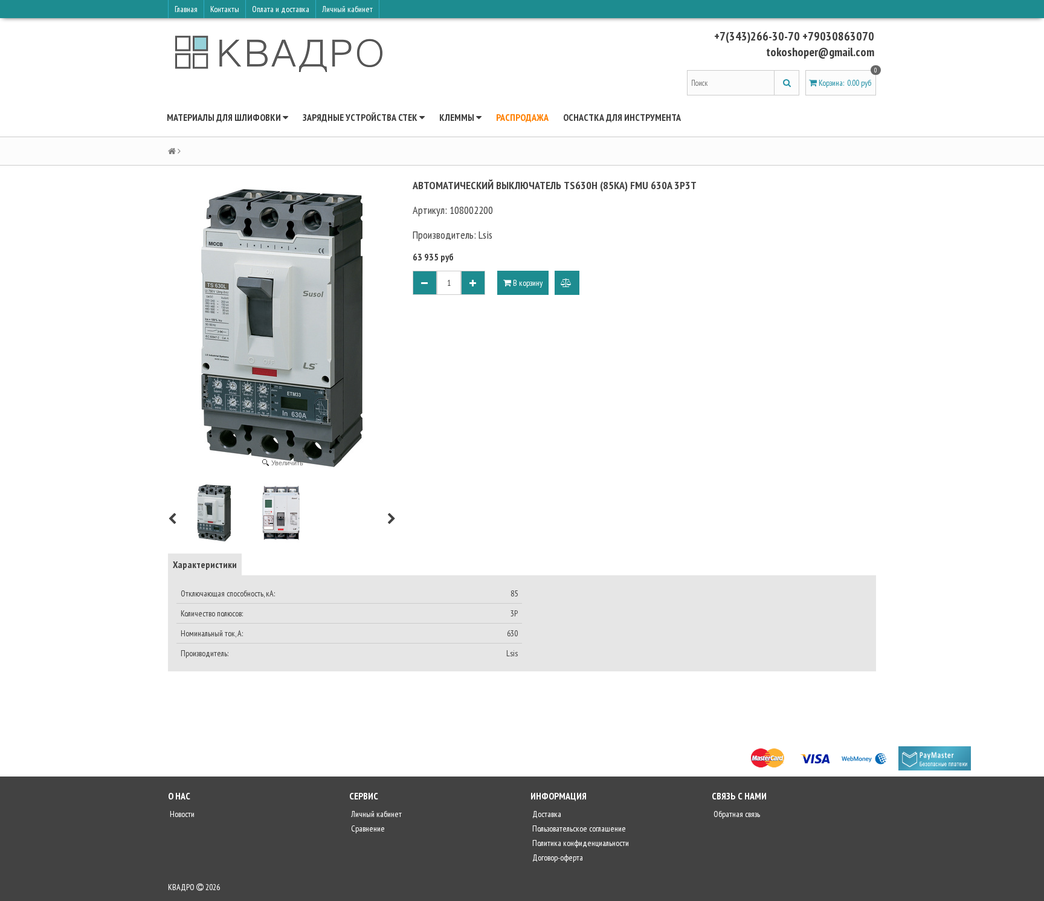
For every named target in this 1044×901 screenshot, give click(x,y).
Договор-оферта (556, 857)
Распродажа (522, 117)
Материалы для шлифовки (225, 117)
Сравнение (367, 828)
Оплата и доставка (280, 9)
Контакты (224, 9)
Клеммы (457, 117)
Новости (181, 814)
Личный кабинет (347, 9)
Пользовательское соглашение (578, 828)
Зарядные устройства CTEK (361, 117)
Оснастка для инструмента (622, 117)
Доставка (545, 814)
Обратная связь (736, 814)
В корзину (527, 282)
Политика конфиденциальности (579, 843)
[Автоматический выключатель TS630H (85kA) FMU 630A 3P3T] (213, 513)
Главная (186, 9)
